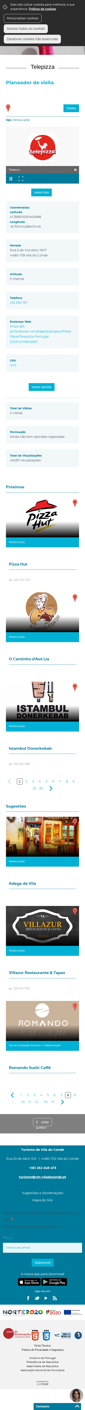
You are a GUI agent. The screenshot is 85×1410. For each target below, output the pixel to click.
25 (34, 788)
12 (36, 1102)
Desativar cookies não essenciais (32, 39)
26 (41, 788)
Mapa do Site (42, 1200)
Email (16, 1238)
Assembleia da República (42, 1366)
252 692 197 (18, 302)
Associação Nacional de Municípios (42, 1370)
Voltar (45, 1122)
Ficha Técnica (42, 1345)
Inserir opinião (42, 387)
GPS (13, 365)
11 (29, 1102)
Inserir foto (41, 192)
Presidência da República (42, 1362)
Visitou (71, 108)
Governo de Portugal (42, 1358)
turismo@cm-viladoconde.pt (42, 1177)
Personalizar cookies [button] (23, 18)
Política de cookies (42, 9)
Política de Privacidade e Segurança (42, 1349)
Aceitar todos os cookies (26, 28)
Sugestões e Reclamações (42, 1193)
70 (46, 1102)
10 (23, 1102)
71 (52, 1102)
